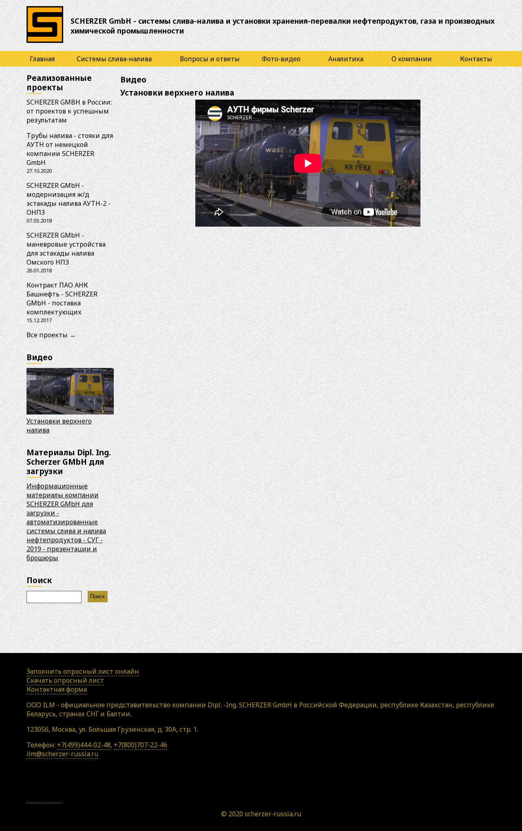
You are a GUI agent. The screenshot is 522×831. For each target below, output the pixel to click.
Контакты (476, 58)
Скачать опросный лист (65, 680)
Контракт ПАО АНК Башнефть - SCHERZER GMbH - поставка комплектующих (62, 298)
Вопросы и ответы (210, 58)
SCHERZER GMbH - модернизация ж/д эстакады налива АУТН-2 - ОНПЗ (69, 199)
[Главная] (45, 42)
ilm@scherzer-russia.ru (62, 753)
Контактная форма (57, 689)
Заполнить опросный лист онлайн (83, 671)
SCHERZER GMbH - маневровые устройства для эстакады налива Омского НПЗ (66, 249)
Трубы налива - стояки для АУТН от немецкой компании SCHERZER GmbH (70, 149)
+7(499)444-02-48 (84, 744)
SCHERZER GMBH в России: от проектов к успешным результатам (69, 111)
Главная (42, 58)
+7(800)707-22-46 (140, 744)
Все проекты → (51, 334)
